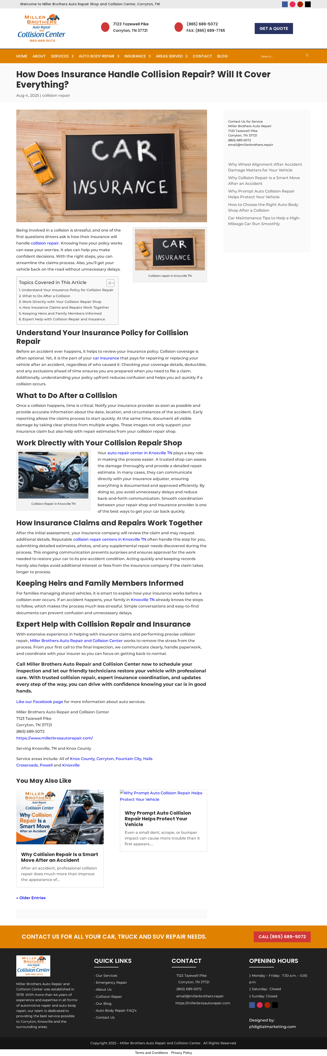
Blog (222, 57)
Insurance (135, 57)
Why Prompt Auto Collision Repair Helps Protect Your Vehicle (158, 819)
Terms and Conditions (151, 1053)
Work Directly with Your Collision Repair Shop (61, 302)
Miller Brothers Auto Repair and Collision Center (76, 640)
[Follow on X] (308, 4)
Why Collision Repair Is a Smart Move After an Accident (59, 857)
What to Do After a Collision (46, 296)
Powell (46, 765)
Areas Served (169, 57)
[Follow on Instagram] (292, 4)
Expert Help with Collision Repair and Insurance (64, 319)
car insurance (106, 358)
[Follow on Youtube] (300, 4)
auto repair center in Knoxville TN (139, 453)
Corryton (105, 758)
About (39, 57)
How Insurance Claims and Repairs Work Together (66, 307)
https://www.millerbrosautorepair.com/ (54, 738)
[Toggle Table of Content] (108, 283)
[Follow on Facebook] (285, 4)
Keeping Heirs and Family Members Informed (62, 313)
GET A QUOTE (273, 28)
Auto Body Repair (96, 57)
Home (21, 57)
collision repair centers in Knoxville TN (109, 539)
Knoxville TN (143, 599)
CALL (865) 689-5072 (282, 937)
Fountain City (128, 758)
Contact (202, 57)
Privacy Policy (181, 1053)
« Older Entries (30, 898)
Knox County (82, 758)
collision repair (56, 95)
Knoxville (71, 765)
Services (60, 57)
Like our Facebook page (39, 701)
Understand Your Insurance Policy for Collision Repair (67, 290)
